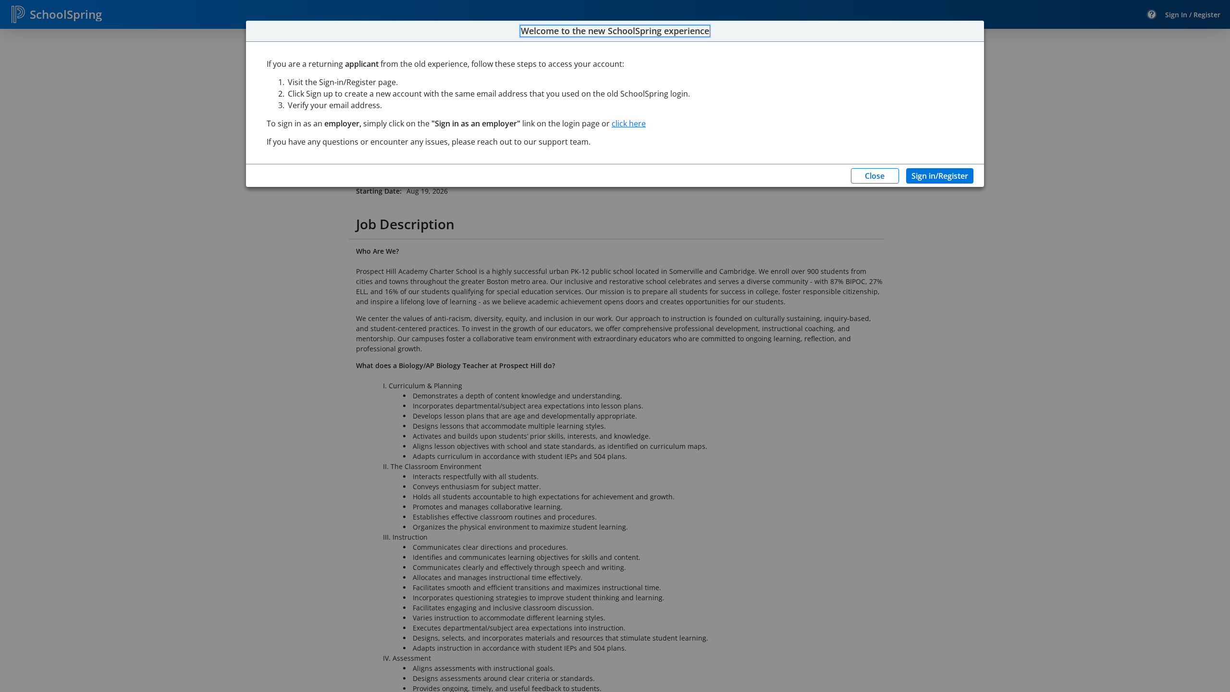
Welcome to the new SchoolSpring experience (615, 31)
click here (629, 123)
